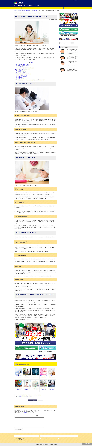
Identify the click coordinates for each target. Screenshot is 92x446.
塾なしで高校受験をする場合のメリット (22, 69)
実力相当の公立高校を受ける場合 (23, 65)
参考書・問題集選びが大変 (21, 75)
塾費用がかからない (20, 70)
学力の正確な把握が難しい (21, 76)
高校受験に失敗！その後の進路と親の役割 (24, 396)
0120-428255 (26, 412)
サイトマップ (76, 0)
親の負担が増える (20, 78)
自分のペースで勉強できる (21, 72)
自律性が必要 (19, 77)
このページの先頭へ (88, 443)
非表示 (32, 62)
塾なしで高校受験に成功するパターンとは (23, 64)
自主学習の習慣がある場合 (21, 66)
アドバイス (40, 400)
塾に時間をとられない (21, 71)
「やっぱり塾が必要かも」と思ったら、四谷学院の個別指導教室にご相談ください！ (30, 79)
